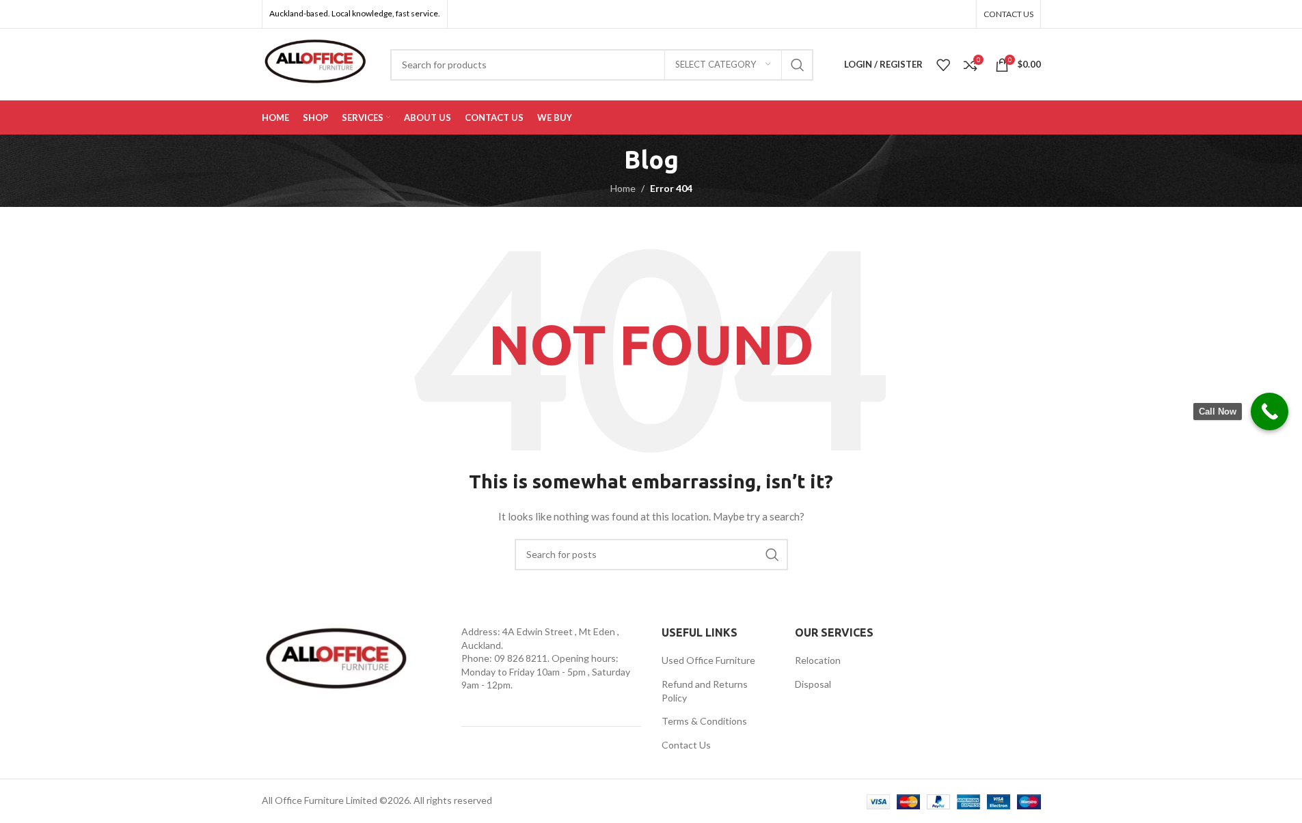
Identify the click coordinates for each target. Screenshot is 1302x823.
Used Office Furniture (708, 660)
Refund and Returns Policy (705, 690)
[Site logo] (316, 63)
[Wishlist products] (943, 65)
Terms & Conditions (704, 721)
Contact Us (686, 745)
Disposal (813, 684)
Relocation (818, 660)
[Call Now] (1269, 411)
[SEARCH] (797, 65)
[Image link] (337, 661)
